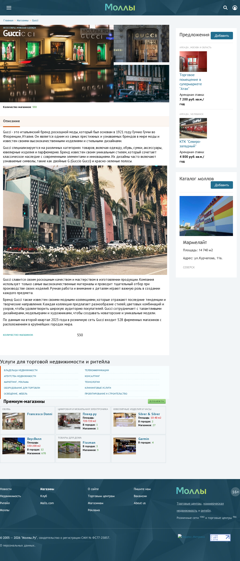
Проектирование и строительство (106, 393)
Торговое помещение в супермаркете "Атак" (191, 82)
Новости (5, 489)
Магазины (23, 20)
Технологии (92, 382)
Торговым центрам (101, 496)
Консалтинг (92, 376)
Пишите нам (142, 489)
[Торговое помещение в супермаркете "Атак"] (193, 61)
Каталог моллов (197, 178)
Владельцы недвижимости (21, 370)
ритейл (205, 510)
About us (140, 503)
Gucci (35, 20)
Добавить (157, 401)
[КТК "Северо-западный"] (193, 128)
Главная (8, 20)
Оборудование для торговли (22, 388)
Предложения (194, 34)
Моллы (4, 510)
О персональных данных (17, 545)
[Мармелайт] (206, 216)
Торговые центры (189, 503)
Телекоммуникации (97, 370)
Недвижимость (10, 496)
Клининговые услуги (98, 388)
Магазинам (95, 503)
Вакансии (140, 496)
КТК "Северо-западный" (190, 144)
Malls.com (47, 503)
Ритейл (5, 503)
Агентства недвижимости (20, 376)
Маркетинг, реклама (16, 382)
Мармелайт (195, 242)
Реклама (94, 510)
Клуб (43, 496)
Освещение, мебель (15, 393)
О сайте (93, 489)
